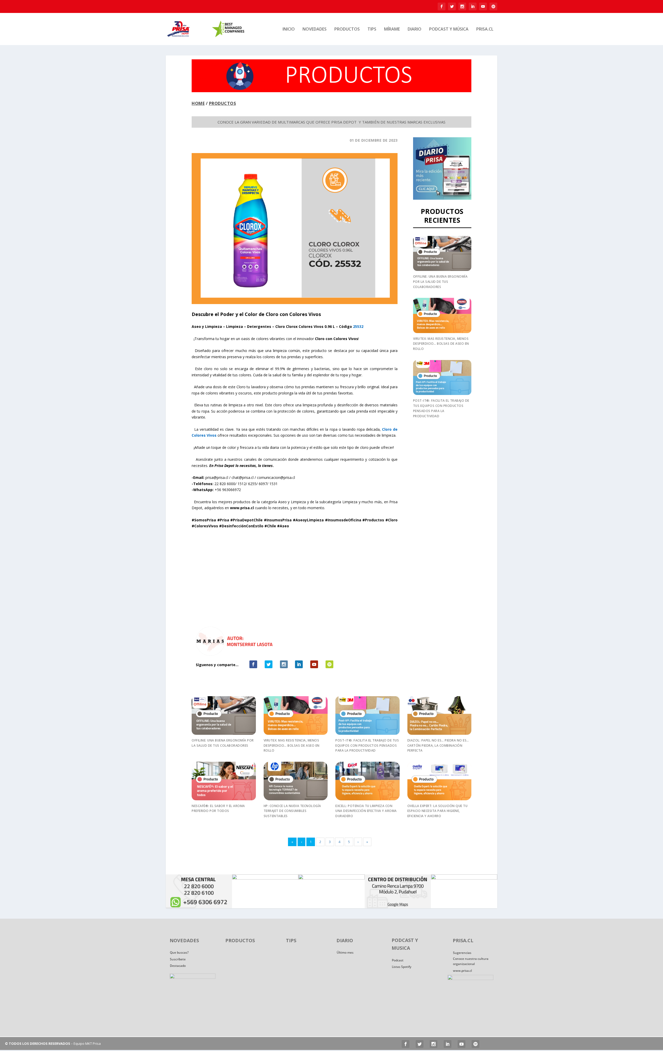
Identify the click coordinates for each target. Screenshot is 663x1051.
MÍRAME (392, 29)
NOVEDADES (314, 29)
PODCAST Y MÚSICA (449, 29)
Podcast (397, 960)
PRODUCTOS (347, 29)
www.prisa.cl (462, 970)
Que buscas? (179, 952)
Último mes (345, 952)
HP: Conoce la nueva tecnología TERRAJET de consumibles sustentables (292, 811)
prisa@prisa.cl (216, 477)
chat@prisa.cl (243, 477)
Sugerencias (462, 953)
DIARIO (414, 29)
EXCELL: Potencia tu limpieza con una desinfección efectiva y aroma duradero (366, 811)
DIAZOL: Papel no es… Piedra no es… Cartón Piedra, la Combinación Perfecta (438, 745)
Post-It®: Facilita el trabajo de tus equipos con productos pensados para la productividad (367, 745)
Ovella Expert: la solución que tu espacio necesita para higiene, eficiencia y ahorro (437, 811)
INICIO (289, 29)
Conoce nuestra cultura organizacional (470, 961)
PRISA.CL (484, 29)
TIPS (371, 29)
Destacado (178, 965)
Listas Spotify (401, 966)
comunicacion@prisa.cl (276, 477)
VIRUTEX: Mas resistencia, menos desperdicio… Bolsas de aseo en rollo (441, 343)
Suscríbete (178, 959)
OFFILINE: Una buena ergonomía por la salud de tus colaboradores (440, 281)
